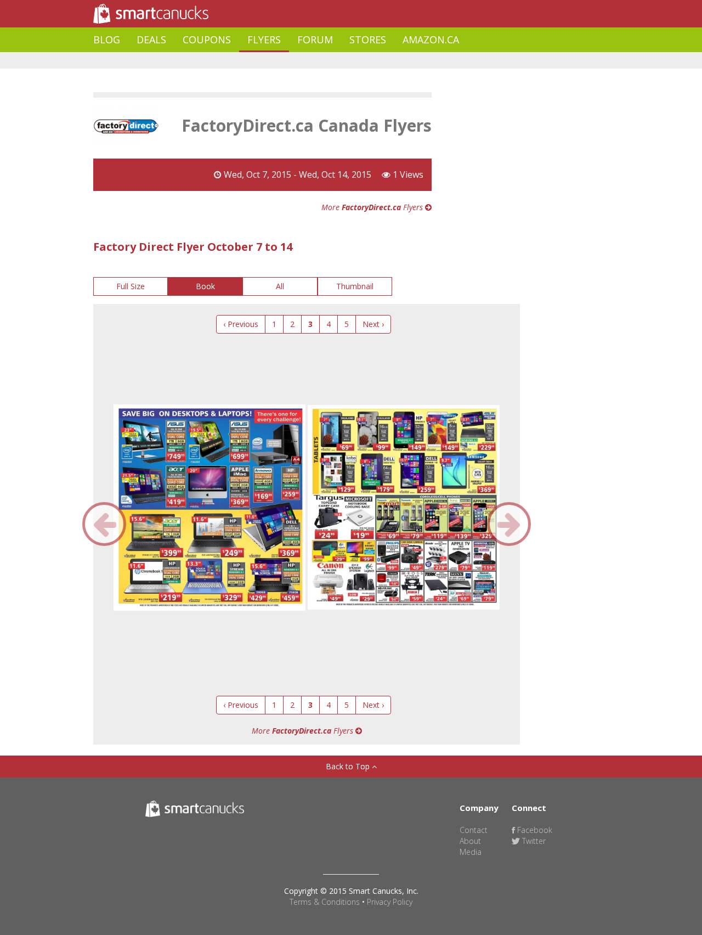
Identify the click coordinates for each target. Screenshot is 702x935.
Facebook (533, 830)
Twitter (533, 841)
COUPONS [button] (207, 39)
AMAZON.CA (431, 39)
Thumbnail (354, 286)
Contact (474, 830)
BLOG (106, 39)
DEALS (151, 39)
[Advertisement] (292, 61)
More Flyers (373, 207)
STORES (367, 39)
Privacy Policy (389, 902)
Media (471, 852)
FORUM (315, 39)
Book (205, 286)
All (280, 286)
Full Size (130, 286)
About (470, 841)
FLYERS (264, 39)
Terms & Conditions (325, 902)
